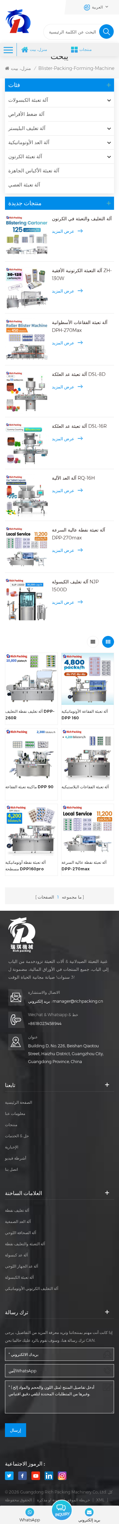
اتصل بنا (11, 1169)
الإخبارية (11, 1146)
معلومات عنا (15, 1113)
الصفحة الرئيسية (18, 1102)
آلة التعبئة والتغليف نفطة (25, 1243)
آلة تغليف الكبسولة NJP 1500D (75, 586)
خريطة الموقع (78, 1499)
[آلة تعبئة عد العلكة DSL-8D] (27, 392)
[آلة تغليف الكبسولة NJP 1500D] (27, 599)
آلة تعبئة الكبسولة (19, 1277)
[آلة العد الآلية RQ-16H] (27, 495)
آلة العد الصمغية (18, 1221)
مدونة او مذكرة (49, 1499)
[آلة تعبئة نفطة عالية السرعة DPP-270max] (27, 547)
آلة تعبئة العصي (24, 185)
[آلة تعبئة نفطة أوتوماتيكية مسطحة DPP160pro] (31, 830)
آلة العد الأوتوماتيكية (28, 142)
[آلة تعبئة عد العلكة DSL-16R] (27, 444)
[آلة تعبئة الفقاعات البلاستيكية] (87, 754)
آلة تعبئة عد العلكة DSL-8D (78, 374)
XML (100, 1499)
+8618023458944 (44, 1023)
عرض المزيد (63, 231)
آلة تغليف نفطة (17, 1210)
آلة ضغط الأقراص (26, 114)
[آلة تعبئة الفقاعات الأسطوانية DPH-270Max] (27, 340)
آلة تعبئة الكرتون (25, 156)
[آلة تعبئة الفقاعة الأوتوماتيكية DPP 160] (87, 679)
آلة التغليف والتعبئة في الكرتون (82, 219)
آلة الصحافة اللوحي (20, 1232)
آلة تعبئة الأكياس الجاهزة (33, 170)
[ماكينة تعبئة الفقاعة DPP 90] (31, 754)
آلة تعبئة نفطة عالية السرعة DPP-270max (78, 534)
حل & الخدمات (17, 1135)
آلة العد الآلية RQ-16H (73, 478)
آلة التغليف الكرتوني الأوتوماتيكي (31, 1288)
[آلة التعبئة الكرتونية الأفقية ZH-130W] (27, 288)
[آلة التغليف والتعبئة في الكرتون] (27, 236)
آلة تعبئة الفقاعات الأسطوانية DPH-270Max (79, 326)
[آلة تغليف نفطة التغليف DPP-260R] (31, 679)
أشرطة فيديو (15, 1158)
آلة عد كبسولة (16, 1254)
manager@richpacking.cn (78, 1001)
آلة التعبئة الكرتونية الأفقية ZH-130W (82, 274)
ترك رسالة (61, 1510)
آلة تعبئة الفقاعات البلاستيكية (85, 786)
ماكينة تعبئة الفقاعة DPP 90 (29, 786)
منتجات (85, 49)
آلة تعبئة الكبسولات (28, 100)
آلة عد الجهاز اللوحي (21, 1266)
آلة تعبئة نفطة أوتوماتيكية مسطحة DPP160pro (25, 865)
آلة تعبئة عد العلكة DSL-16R (79, 426)
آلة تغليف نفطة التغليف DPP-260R (30, 714)
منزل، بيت (38, 49)
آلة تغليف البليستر (26, 128)
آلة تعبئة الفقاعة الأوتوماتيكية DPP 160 (84, 714)
